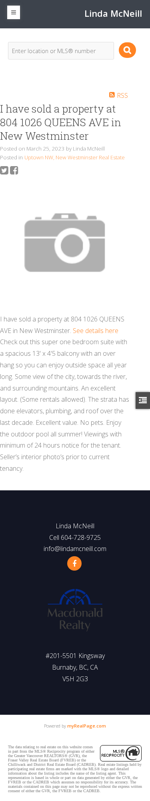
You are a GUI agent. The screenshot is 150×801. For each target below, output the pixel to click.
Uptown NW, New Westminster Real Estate (74, 157)
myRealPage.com (86, 726)
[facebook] (74, 563)
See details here (95, 330)
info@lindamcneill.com (75, 548)
